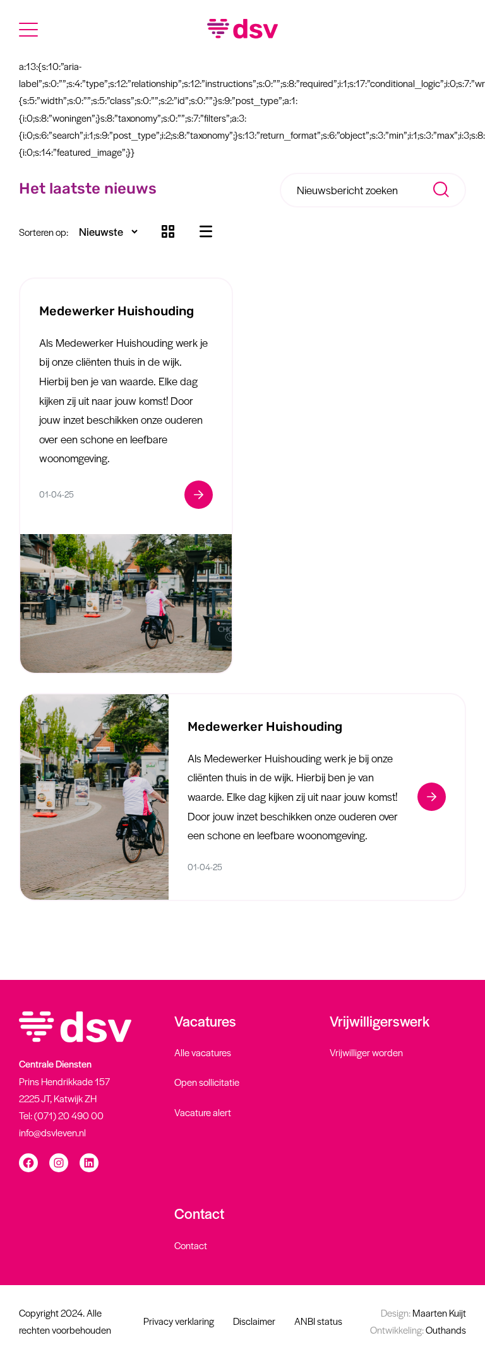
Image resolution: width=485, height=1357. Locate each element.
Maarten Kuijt (423, 1312)
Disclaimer (254, 1320)
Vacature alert (202, 1112)
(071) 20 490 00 (69, 1115)
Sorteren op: (43, 231)
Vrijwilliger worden (366, 1052)
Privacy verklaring (178, 1320)
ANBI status (318, 1320)
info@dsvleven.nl (52, 1132)
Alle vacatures (202, 1052)
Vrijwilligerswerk (379, 1021)
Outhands (418, 1329)
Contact (199, 1213)
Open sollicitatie (206, 1081)
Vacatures (205, 1021)
